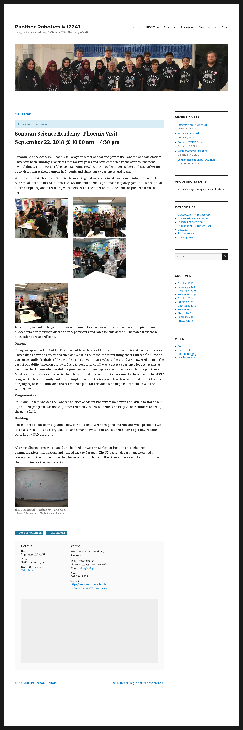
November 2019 (187, 294)
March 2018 (184, 313)
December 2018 (187, 305)
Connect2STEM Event (190, 142)
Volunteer (27, 570)
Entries (184, 350)
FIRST (150, 27)
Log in (181, 346)
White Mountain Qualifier (192, 151)
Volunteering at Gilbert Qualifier (196, 159)
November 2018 (187, 309)
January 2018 (185, 320)
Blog (224, 27)
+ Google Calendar (29, 533)
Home (137, 27)
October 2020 (186, 283)
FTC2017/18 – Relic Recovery (194, 214)
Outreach (206, 27)
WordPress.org (186, 357)
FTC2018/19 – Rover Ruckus (194, 218)
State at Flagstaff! (188, 133)
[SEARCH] (225, 256)
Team (168, 27)
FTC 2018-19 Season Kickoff (35, 683)
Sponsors (187, 27)
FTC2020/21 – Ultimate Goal (194, 226)
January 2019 (185, 302)
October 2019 (185, 298)
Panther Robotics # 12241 (47, 27)
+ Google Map (86, 568)
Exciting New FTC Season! (193, 124)
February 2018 (186, 317)
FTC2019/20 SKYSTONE (191, 222)
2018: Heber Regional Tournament (137, 683)
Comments (187, 353)
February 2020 (186, 287)
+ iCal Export (56, 533)
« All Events (23, 114)
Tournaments (186, 233)
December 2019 (187, 290)
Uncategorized (186, 237)
